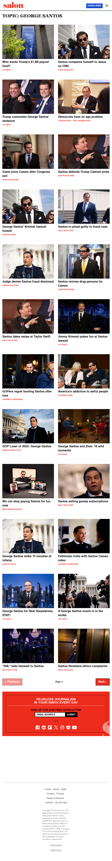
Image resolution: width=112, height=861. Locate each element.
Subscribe (94, 6)
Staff (63, 789)
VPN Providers (56, 845)
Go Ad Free (61, 803)
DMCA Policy (56, 850)
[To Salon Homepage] (13, 5)
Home (48, 789)
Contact (50, 794)
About (56, 789)
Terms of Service (55, 798)
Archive (49, 803)
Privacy (60, 794)
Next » (102, 681)
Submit (71, 714)
